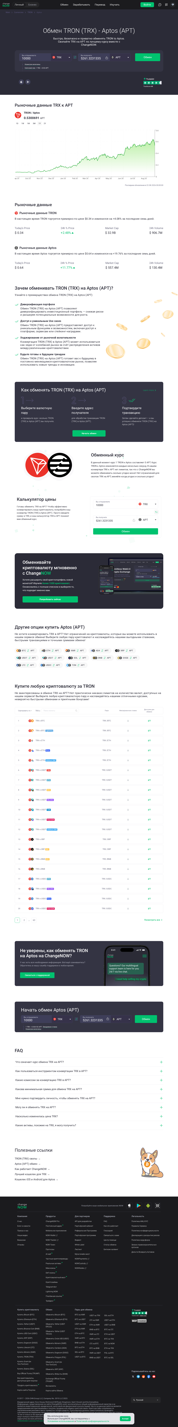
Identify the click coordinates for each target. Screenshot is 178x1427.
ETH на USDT (109, 1334)
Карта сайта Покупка (26, 1390)
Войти (147, 4)
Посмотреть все (152, 920)
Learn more (148, 390)
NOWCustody (80, 1263)
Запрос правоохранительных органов (143, 1246)
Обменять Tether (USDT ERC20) (55, 1325)
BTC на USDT (80, 1319)
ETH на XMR (80, 1329)
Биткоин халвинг (111, 1249)
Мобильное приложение (56, 1231)
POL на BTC (109, 1353)
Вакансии (21, 1240)
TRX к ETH (40, 740)
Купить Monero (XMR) (26, 1352)
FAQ (105, 1221)
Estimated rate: (30, 68)
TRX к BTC (40, 721)
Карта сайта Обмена (54, 1391)
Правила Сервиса (139, 1226)
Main (8, 12)
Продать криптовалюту (27, 1385)
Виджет (78, 1240)
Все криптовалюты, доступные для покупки (27, 1379)
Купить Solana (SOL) (25, 1369)
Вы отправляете (29, 55)
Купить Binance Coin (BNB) (28, 1329)
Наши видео (22, 1235)
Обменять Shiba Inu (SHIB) (57, 1374)
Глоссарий (108, 1231)
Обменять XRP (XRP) (54, 1369)
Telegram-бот (51, 1287)
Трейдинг (50, 1301)
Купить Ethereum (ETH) (27, 1319)
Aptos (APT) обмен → (28, 1163)
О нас (19, 1221)
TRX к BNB (42, 859)
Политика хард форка (140, 1240)
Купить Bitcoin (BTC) (25, 1315)
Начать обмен (89, 433)
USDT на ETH (109, 1320)
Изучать (114, 4)
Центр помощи (110, 1240)
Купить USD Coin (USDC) (27, 1333)
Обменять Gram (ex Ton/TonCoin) (54, 1363)
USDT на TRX (95, 1315)
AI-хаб (48, 1254)
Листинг (78, 1249)
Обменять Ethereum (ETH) (56, 1319)
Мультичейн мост (82, 1254)
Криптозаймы (52, 1282)
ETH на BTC (79, 1333)
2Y (45, 123)
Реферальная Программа (86, 1231)
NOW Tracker (51, 1240)
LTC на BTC (94, 1343)
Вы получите (86, 55)
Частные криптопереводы (57, 1259)
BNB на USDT (95, 1358)
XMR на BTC (80, 1338)
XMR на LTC (94, 1334)
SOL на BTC (79, 1352)
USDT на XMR (80, 1324)
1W (22, 123)
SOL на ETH (109, 1315)
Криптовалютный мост (56, 1277)
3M (34, 123)
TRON (30, 12)
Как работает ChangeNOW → (32, 1169)
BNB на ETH (80, 1343)
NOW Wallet (50, 1235)
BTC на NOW (109, 1343)
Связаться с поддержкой (37, 975)
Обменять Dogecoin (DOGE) (57, 1353)
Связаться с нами (111, 1235)
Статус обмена (110, 1245)
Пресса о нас (22, 1231)
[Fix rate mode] (106, 57)
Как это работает (111, 1226)
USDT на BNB (109, 1325)
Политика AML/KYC (139, 1221)
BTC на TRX (109, 1339)
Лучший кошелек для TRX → (32, 1174)
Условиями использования (60, 1421)
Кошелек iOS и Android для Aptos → (36, 1179)
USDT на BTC (80, 1357)
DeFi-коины (50, 1273)
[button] (61, 57)
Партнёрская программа (85, 1235)
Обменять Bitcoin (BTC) (55, 1315)
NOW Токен (50, 1245)
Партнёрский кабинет (84, 1226)
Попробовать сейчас (50, 599)
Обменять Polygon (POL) (56, 1357)
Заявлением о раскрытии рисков (31, 1421)
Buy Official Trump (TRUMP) (28, 1373)
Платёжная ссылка (54, 1296)
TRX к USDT (43, 770)
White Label (79, 1245)
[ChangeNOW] (6, 5)
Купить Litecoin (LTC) (26, 1347)
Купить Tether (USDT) (26, 1324)
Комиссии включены (32, 64)
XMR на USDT (95, 1353)
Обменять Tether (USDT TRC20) (55, 1332)
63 (34, 920)
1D (17, 123)
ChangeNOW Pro (52, 1221)
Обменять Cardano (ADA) (56, 1348)
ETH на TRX (109, 1348)
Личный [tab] (19, 4)
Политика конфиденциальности (145, 1231)
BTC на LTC (108, 1329)
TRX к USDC (43, 879)
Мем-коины (51, 1268)
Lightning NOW (52, 1291)
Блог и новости (23, 1226)
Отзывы (20, 1245)
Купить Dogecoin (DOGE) (27, 1343)
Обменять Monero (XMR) (56, 1343)
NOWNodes (79, 1268)
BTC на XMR (80, 1315)
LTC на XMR (94, 1320)
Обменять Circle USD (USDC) (57, 1339)
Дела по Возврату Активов (142, 1252)
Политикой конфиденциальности (92, 1421)
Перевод (100, 4)
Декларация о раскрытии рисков (145, 1235)
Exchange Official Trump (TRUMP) (55, 1380)
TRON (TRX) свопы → (28, 1158)
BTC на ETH (79, 1347)
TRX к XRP (40, 839)
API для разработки (83, 1221)
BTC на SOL (109, 1358)
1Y (40, 123)
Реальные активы (53, 1263)
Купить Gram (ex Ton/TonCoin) (24, 1362)
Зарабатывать (81, 4)
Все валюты (51, 1386)
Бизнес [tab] (32, 4)
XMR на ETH (95, 1339)
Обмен (64, 4)
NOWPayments (81, 1259)
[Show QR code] (157, 1206)
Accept (125, 1418)
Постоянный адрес (54, 1226)
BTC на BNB (94, 1348)
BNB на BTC (94, 1329)
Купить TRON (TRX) (25, 1357)
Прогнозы (50, 1249)
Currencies (18, 12)
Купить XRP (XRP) (24, 1338)
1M (28, 123)
